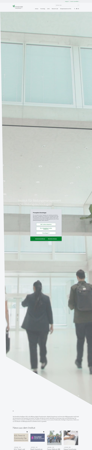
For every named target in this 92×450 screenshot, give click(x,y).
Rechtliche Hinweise (52, 238)
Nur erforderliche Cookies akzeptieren (46, 229)
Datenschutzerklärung (40, 238)
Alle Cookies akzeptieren (46, 224)
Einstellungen (45, 233)
